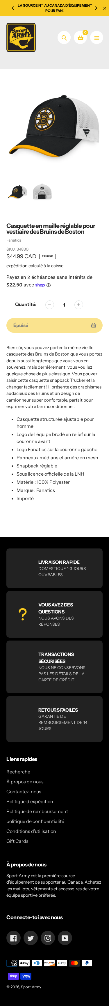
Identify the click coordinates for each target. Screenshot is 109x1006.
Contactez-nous (23, 791)
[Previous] (13, 8)
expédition (17, 265)
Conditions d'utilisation (31, 831)
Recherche (18, 772)
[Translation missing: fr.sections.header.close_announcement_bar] (105, 8)
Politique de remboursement (37, 811)
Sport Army (31, 986)
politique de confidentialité (35, 821)
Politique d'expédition (29, 801)
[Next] (96, 8)
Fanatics (13, 240)
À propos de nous (25, 782)
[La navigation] (96, 37)
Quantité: (26, 304)
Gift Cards (17, 841)
